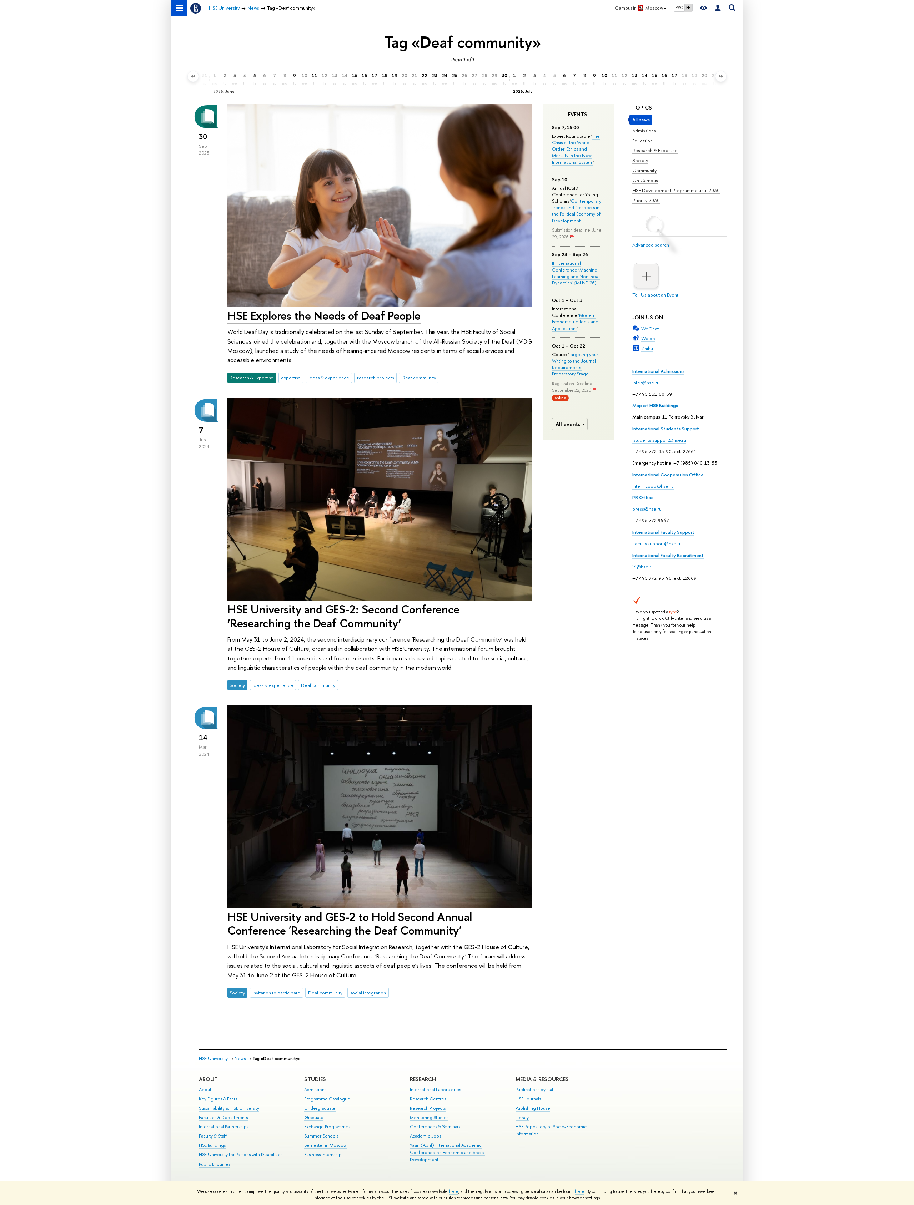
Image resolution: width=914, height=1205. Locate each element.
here (453, 1191)
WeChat (650, 328)
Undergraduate (320, 1108)
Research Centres (428, 1099)
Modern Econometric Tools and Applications (575, 321)
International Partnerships (223, 1127)
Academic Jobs (425, 1136)
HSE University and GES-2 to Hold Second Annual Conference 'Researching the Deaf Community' (349, 923)
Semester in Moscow (325, 1145)
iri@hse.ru (643, 566)
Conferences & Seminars (435, 1127)
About (208, 1079)
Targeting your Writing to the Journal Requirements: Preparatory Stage (575, 364)
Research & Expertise (655, 150)
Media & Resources (542, 1079)
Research (423, 1079)
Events (577, 114)
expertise (291, 377)
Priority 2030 (646, 200)
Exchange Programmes (327, 1127)
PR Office (643, 497)
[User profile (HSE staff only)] (717, 8)
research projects (375, 377)
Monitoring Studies (429, 1117)
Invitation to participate (276, 992)
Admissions (644, 130)
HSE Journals (528, 1099)
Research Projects (428, 1108)
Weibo (648, 338)
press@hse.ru (647, 509)
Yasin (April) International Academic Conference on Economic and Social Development (447, 1152)
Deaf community (419, 377)
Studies (315, 1079)
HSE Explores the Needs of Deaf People (324, 315)
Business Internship (323, 1154)
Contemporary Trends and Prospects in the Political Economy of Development (576, 211)
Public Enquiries (214, 1164)
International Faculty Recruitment (668, 555)
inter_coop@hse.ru (653, 486)
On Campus (645, 180)
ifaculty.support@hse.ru (657, 543)
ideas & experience (328, 377)
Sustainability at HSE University (229, 1108)
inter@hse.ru (645, 382)
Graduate (313, 1117)
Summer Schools (321, 1136)
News (240, 1058)
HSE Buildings (212, 1145)
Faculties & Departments (223, 1117)
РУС (679, 7)
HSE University (213, 1058)
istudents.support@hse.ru (659, 440)
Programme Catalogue (327, 1099)
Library (522, 1117)
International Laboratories (435, 1090)
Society (640, 160)
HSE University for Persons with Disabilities (240, 1154)
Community (644, 170)
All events (568, 424)
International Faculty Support (663, 532)
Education (642, 140)
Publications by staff (535, 1090)
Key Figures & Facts (218, 1099)
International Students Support (665, 428)
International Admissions (658, 371)
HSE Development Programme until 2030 (676, 190)
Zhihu (647, 348)
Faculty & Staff (213, 1136)
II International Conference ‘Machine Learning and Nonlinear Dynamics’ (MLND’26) (576, 273)
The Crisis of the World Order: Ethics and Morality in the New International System (576, 149)
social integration (368, 992)
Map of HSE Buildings (655, 405)
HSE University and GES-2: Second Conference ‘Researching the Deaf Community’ (343, 616)
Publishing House (533, 1108)
